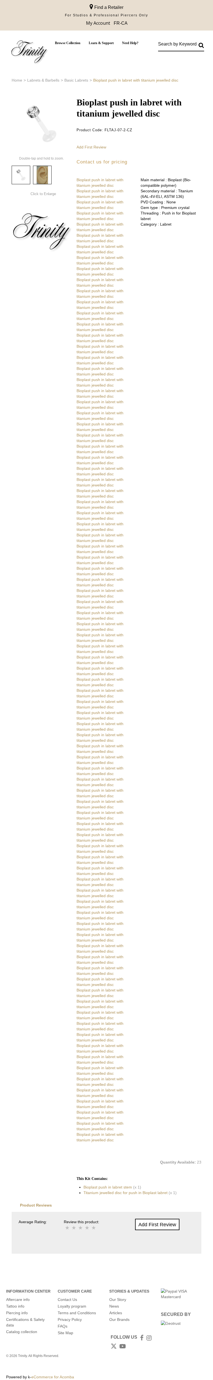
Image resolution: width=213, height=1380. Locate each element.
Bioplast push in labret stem (107, 1187)
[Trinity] (29, 52)
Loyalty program (72, 1306)
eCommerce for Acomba (52, 1377)
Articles (115, 1313)
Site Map (65, 1333)
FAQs (62, 1326)
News (114, 1306)
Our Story (117, 1299)
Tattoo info (15, 1306)
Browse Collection (67, 43)
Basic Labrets (76, 80)
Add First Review (91, 147)
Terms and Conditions (77, 1313)
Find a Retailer (108, 7)
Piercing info (17, 1313)
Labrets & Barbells (43, 80)
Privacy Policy (70, 1319)
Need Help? (130, 43)
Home (17, 80)
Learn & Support (101, 43)
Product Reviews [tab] (36, 1205)
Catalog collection (21, 1331)
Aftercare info (18, 1299)
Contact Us (67, 1299)
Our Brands (119, 1319)
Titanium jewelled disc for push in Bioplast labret (125, 1192)
